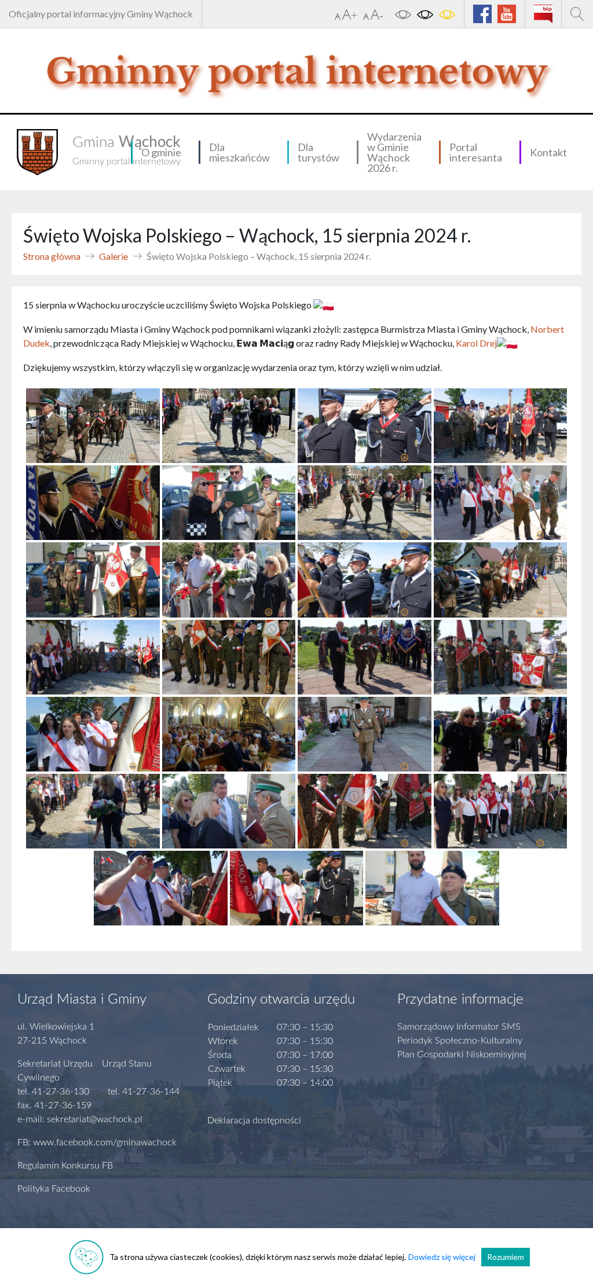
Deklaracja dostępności (254, 1120)
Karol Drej (476, 342)
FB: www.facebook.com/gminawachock (97, 1142)
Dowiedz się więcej (441, 1257)
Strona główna (51, 256)
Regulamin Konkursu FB (65, 1165)
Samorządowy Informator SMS (459, 1026)
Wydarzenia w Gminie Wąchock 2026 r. (394, 152)
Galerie (113, 256)
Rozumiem (505, 1257)
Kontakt (548, 152)
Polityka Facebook (53, 1188)
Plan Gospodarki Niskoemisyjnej (461, 1054)
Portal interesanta (475, 152)
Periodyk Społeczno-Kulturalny (459, 1040)
